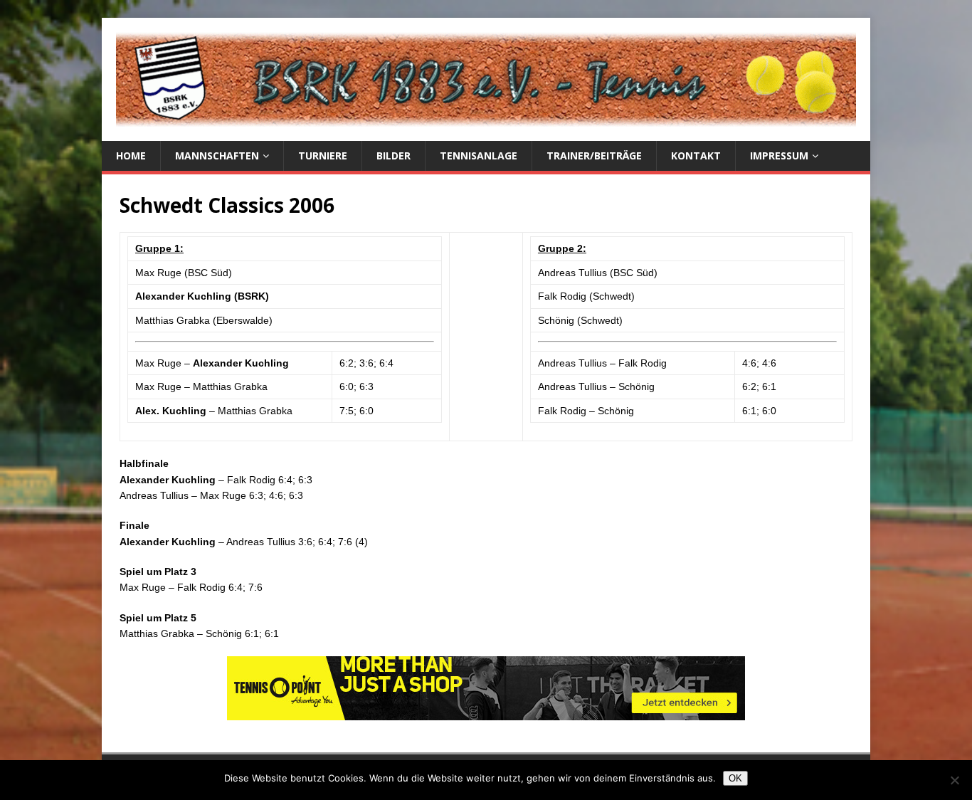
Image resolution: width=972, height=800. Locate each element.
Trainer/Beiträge (594, 155)
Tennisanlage (478, 155)
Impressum (779, 155)
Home (131, 155)
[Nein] (954, 780)
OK (735, 778)
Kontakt (696, 155)
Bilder (393, 155)
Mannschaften (217, 155)
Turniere (322, 155)
